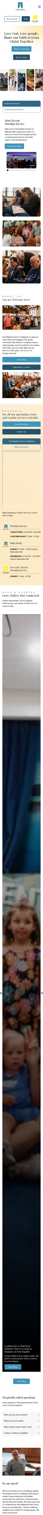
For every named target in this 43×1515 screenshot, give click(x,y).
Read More (13, 1367)
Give (26, 19)
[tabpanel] (21, 146)
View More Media (14, 146)
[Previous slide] (1, 993)
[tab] (21, 104)
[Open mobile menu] (39, 7)
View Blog (21, 1381)
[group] (21, 160)
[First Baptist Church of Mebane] (20, 6)
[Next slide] (42, 993)
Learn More (21, 359)
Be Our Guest (12, 19)
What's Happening (21, 49)
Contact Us (21, 432)
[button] (7, 170)
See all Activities (21, 424)
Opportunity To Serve (21, 367)
